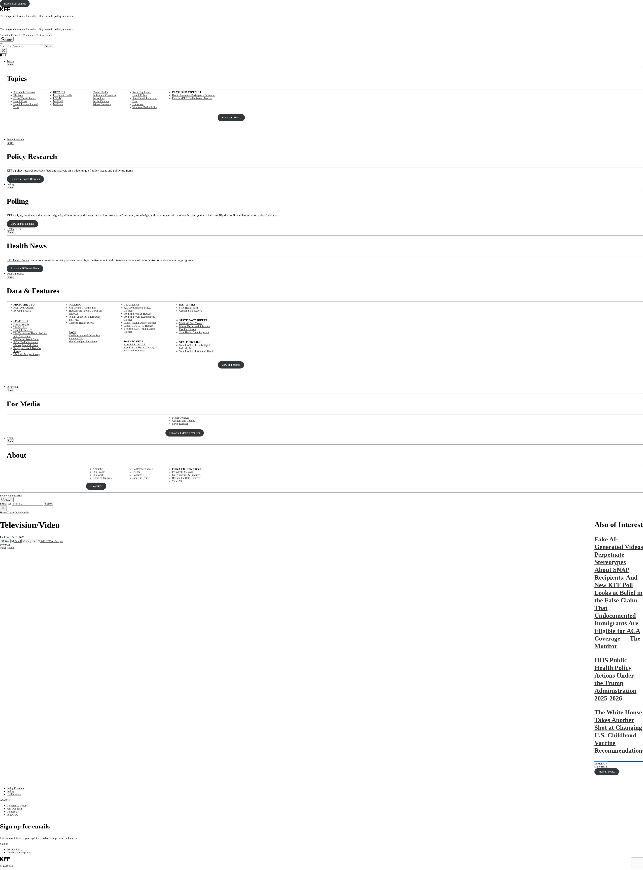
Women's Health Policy (144, 107)
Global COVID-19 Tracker (138, 325)
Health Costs (20, 101)
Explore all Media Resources (184, 432)
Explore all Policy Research (25, 179)
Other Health (22, 512)
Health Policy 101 (22, 330)
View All (177, 481)
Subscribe (5, 35)
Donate (48, 35)
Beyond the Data (22, 310)
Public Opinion (101, 101)
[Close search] (3, 51)
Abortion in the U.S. (135, 344)
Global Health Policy (24, 98)
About (10, 438)
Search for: (6, 46)
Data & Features (15, 273)
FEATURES (20, 321)
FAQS (72, 332)
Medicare (58, 104)
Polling (10, 184)
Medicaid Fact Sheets (190, 323)
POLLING (75, 304)
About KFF (96, 486)
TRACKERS (131, 304)
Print (6, 541)
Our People (99, 472)
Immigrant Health (62, 95)
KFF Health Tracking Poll (82, 307)
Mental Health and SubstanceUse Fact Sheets (194, 328)
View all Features (231, 364)
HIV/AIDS (59, 92)
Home (3, 512)
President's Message (182, 472)
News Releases (180, 423)
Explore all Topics (231, 117)
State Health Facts (188, 307)
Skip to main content (15, 3)
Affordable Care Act (24, 92)
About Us (98, 468)
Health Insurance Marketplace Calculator (193, 95)
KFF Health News (18, 260)
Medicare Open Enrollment (83, 341)
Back (10, 64)
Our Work (98, 475)
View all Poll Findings (22, 223)
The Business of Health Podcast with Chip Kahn (30, 335)
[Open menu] (1, 43)
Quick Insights (21, 324)
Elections (18, 95)
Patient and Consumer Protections (104, 97)
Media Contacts (180, 417)
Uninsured (138, 104)
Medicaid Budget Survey (26, 354)
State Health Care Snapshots (194, 332)
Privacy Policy (14, 849)
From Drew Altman (23, 307)
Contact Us (138, 475)
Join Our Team (140, 478)
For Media (12, 386)
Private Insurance (102, 104)
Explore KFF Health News (25, 268)
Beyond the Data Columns (186, 478)
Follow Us (16, 35)
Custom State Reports (190, 310)
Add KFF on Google (51, 541)
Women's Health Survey (81, 322)
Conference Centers (33, 35)
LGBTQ (57, 98)
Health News (14, 228)
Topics (10, 61)
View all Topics (606, 771)
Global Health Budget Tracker (140, 322)
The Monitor (20, 327)
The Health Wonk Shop (26, 339)
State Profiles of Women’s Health (196, 351)
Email (17, 541)
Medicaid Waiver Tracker (137, 313)
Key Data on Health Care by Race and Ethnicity (139, 349)
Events (136, 472)
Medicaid (58, 101)
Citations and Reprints (184, 420)
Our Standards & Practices (186, 475)
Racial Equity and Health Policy (141, 94)
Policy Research (15, 139)
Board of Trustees (102, 478)
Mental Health (100, 92)
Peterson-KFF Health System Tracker (192, 98)
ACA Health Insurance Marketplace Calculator (25, 344)
